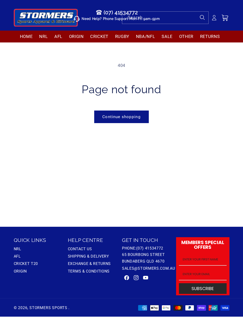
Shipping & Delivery (88, 256)
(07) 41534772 (121, 12)
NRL (17, 249)
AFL (17, 256)
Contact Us (80, 249)
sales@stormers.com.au (148, 268)
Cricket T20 (26, 263)
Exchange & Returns (89, 263)
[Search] (202, 18)
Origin (20, 271)
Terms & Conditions (89, 271)
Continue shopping (121, 116)
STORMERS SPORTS (48, 307)
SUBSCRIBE (203, 289)
